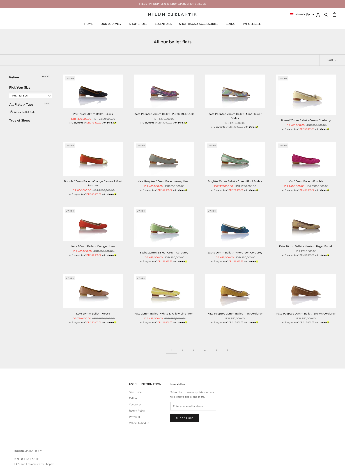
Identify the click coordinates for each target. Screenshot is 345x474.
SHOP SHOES (138, 23)
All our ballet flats (24, 112)
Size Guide (135, 392)
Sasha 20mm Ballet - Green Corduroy (164, 252)
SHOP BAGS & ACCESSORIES (198, 23)
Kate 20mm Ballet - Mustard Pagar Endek (306, 246)
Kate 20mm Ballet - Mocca (93, 313)
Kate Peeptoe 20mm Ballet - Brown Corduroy (305, 313)
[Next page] (227, 350)
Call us (133, 398)
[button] (302, 14)
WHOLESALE (252, 23)
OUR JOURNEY (111, 23)
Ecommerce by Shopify (40, 464)
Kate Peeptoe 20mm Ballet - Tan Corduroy (235, 313)
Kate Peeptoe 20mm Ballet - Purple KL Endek (164, 114)
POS (17, 464)
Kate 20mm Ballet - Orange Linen (93, 246)
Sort (331, 60)
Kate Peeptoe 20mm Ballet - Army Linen (164, 181)
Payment (134, 417)
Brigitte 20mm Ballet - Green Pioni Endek (235, 181)
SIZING (230, 23)
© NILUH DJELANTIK (26, 458)
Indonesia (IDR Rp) (26, 450)
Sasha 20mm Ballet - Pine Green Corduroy (235, 252)
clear (47, 103)
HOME (88, 23)
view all (45, 76)
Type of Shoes (19, 120)
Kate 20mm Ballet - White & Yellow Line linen (164, 313)
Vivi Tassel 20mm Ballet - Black (93, 114)
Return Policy (137, 410)
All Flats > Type (21, 104)
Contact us (135, 404)
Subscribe (185, 418)
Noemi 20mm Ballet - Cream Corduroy (306, 120)
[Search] (326, 14)
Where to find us (139, 423)
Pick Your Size (19, 87)
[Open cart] (334, 14)
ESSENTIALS (163, 23)
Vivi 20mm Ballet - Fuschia (306, 181)
